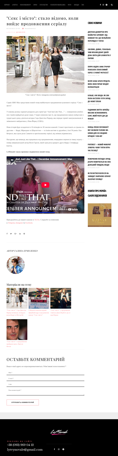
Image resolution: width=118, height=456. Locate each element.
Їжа (82, 5)
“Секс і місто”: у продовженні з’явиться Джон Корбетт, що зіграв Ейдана (60, 312)
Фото (69, 5)
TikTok (37, 220)
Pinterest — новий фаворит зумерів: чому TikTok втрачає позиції (99, 147)
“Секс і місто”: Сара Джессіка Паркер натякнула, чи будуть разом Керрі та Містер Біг (16, 312)
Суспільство (44, 5)
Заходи (76, 5)
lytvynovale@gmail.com (25, 449)
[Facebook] (100, 5)
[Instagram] (103, 5)
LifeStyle (15, 5)
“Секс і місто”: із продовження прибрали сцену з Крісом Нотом (17, 344)
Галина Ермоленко (25, 250)
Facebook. (29, 223)
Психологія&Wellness (57, 5)
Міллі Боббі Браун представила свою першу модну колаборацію (99, 84)
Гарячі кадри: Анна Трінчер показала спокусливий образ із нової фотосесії (99, 69)
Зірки (35, 5)
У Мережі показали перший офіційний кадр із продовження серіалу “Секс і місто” (38, 312)
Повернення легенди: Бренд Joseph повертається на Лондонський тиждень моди (99, 162)
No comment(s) (30, 28)
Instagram (19, 223)
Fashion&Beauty (25, 5)
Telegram (11, 223)
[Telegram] (106, 5)
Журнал (7, 5)
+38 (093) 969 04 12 (20, 445)
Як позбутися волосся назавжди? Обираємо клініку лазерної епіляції (99, 176)
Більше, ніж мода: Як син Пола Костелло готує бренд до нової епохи (99, 98)
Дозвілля (20, 32)
